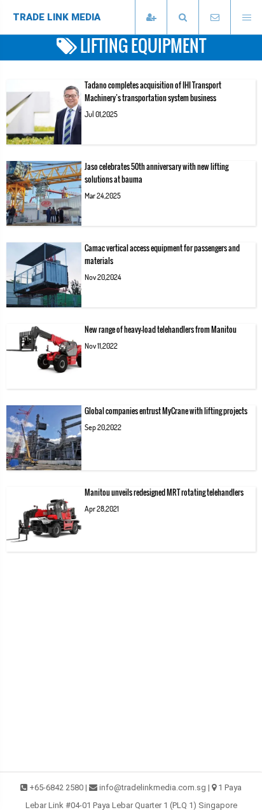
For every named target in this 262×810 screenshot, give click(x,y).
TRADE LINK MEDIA (56, 17)
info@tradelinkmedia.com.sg (152, 787)
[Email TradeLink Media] (214, 17)
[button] (182, 17)
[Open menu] (246, 17)
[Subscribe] (151, 17)
